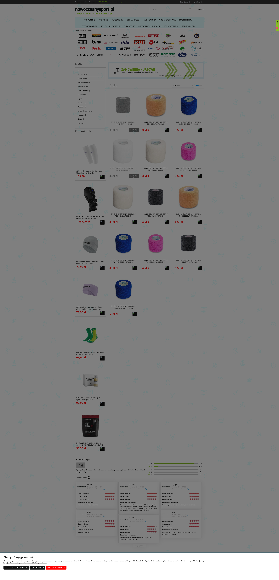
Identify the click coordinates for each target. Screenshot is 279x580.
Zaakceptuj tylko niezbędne (16, 567)
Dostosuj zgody (37, 567)
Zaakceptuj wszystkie (56, 567)
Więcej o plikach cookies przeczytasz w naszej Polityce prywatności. (25, 563)
